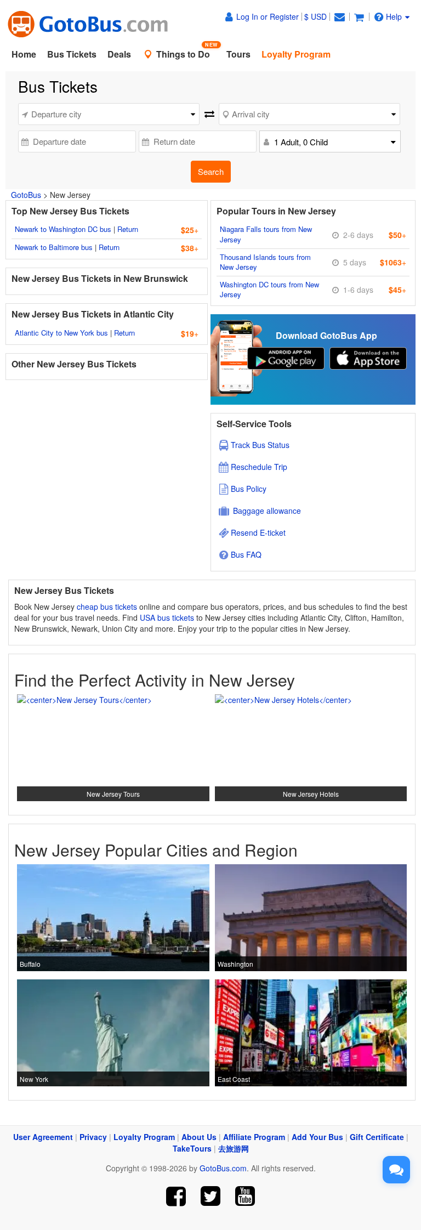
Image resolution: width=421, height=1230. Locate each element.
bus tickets (175, 617)
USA (147, 617)
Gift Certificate (377, 1136)
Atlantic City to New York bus (61, 332)
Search (211, 171)
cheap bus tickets (107, 606)
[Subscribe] (245, 1196)
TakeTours (192, 1148)
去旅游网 (233, 1148)
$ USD (315, 16)
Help (394, 16)
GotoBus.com (223, 1168)
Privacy (93, 1136)
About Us (199, 1136)
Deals (119, 54)
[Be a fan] (176, 1196)
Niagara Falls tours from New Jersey (266, 234)
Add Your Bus (317, 1136)
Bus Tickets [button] (71, 54)
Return (127, 229)
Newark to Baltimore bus (54, 247)
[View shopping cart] (359, 16)
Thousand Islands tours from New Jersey (265, 262)
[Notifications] (339, 16)
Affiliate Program (254, 1136)
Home (24, 54)
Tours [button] (238, 54)
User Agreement (43, 1136)
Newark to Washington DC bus (63, 229)
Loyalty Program (144, 1136)
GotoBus (26, 194)
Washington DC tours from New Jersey (269, 289)
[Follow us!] (211, 1196)
